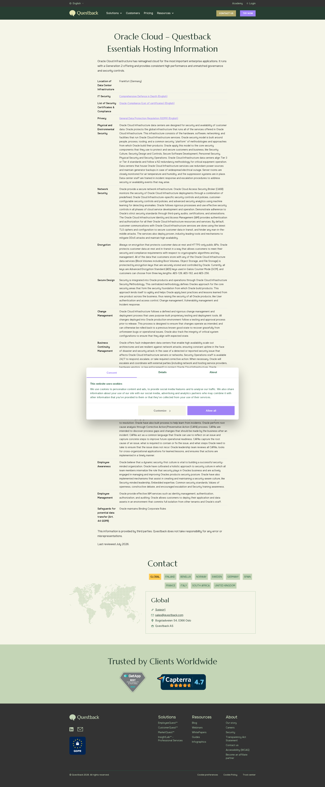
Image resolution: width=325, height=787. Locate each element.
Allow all (211, 410)
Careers (230, 727)
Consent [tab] (112, 372)
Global (155, 576)
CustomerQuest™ (168, 727)
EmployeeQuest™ (167, 722)
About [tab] (213, 372)
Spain (247, 576)
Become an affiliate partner (236, 756)
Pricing (148, 13)
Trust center (249, 774)
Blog (194, 722)
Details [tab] (162, 372)
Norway (201, 576)
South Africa (201, 585)
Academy (237, 3)
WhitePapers (199, 732)
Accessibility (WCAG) (238, 749)
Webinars (197, 727)
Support (160, 609)
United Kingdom (225, 585)
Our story (231, 722)
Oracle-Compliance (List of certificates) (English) (147, 103)
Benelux (185, 576)
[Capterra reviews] (181, 682)
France (170, 585)
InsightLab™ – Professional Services (170, 739)
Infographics (199, 741)
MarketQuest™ (166, 732)
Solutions (112, 13)
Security (230, 732)
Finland (170, 576)
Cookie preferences (207, 774)
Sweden (217, 576)
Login (252, 3)
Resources (163, 13)
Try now (248, 13)
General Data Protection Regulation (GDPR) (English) (148, 118)
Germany (233, 576)
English (77, 3)
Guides (196, 737)
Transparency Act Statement (236, 739)
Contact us (226, 13)
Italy (184, 585)
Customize (160, 410)
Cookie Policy (230, 774)
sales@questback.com (169, 615)
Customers (133, 13)
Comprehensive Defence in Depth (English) (143, 96)
